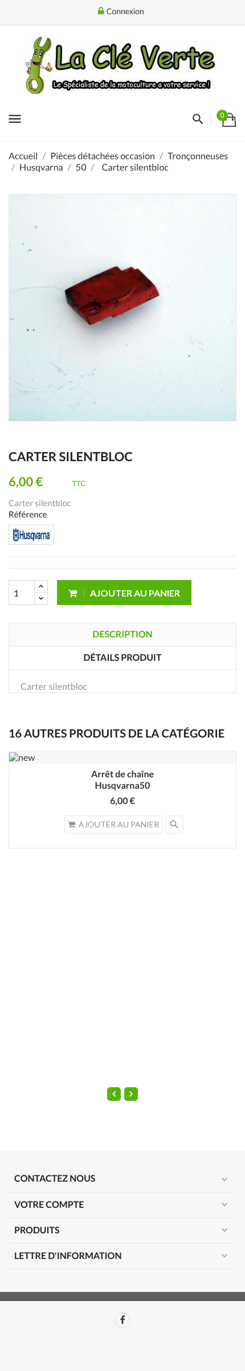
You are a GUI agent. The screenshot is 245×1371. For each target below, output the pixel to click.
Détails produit (123, 657)
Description (122, 634)
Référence (28, 515)
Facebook (122, 1320)
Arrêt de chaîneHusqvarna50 (122, 780)
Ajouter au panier (134, 592)
